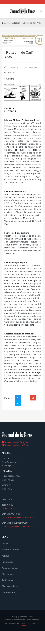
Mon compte (8, 574)
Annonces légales (10, 568)
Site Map (14, 617)
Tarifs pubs (7, 580)
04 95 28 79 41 (8, 508)
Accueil (7, 23)
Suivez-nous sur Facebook (16, 442)
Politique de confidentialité (15, 620)
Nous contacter (9, 592)
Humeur (11, 72)
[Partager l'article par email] (33, 397)
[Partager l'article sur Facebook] (18, 397)
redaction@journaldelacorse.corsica (18, 517)
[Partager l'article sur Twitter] (18, 403)
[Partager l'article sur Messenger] (25, 395)
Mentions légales (26, 617)
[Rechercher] (41, 11)
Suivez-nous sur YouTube (16, 445)
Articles (15, 23)
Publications (7, 562)
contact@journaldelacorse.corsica (17, 526)
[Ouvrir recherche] (4, 10)
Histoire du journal (11, 549)
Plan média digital (10, 586)
